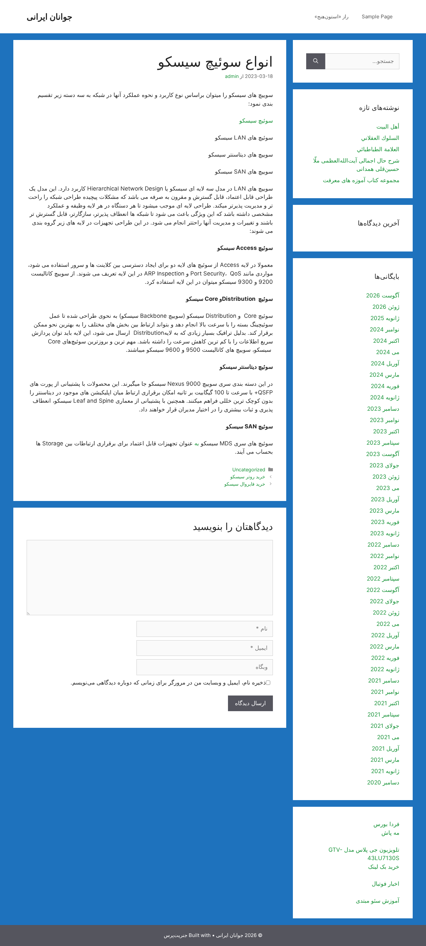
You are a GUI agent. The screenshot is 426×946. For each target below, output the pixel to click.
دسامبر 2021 (383, 680)
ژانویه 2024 (384, 397)
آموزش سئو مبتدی (377, 900)
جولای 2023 (384, 465)
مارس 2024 (384, 374)
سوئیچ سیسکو (256, 120)
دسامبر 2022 (383, 544)
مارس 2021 (384, 759)
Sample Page (377, 16)
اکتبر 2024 (386, 340)
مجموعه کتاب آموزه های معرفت (361, 180)
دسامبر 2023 (383, 408)
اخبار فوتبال (385, 883)
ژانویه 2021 (385, 771)
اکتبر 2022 (386, 567)
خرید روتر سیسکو (247, 476)
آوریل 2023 (385, 499)
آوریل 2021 (385, 748)
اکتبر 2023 (386, 431)
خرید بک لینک (383, 866)
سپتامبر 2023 (382, 442)
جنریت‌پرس (175, 935)
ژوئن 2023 (385, 476)
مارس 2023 (384, 510)
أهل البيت (387, 126)
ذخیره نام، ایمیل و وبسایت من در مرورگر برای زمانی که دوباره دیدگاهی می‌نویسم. (168, 682)
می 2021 (388, 737)
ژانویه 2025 (384, 318)
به (196, 443)
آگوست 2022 (382, 590)
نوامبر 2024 (384, 329)
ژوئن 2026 (385, 306)
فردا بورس (386, 824)
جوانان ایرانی (49, 17)
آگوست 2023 (382, 454)
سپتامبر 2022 (383, 578)
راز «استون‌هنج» (331, 16)
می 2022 (387, 624)
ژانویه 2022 (384, 669)
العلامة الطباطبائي (378, 149)
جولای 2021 (384, 725)
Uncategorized (248, 469)
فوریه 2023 (385, 522)
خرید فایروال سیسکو (244, 484)
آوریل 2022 (385, 635)
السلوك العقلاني (380, 138)
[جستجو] (315, 61)
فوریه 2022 (385, 658)
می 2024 (387, 352)
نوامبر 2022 (384, 556)
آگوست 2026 (382, 295)
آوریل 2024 (385, 363)
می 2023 (387, 488)
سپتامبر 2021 (383, 714)
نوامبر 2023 (384, 420)
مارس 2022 (384, 646)
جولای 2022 (384, 601)
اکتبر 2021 (386, 703)
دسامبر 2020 (383, 782)
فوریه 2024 (385, 386)
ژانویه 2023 (384, 533)
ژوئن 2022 (386, 612)
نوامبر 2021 (385, 692)
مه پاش (390, 832)
